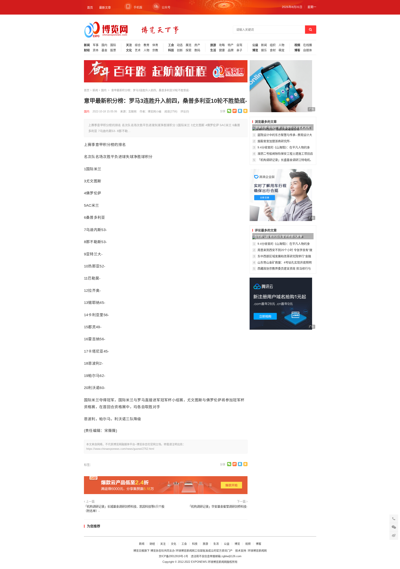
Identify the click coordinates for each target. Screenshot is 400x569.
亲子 (239, 50)
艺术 (138, 50)
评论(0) (184, 111)
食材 (273, 50)
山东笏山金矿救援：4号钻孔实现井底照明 (285, 262)
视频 (297, 45)
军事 (96, 45)
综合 (138, 45)
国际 (113, 45)
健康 (222, 50)
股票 (113, 50)
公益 (255, 45)
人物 (146, 50)
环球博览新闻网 (257, 550)
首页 (90, 7)
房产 (197, 45)
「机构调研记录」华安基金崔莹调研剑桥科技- (218, 506)
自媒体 (307, 50)
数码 (197, 50)
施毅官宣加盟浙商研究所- (274, 141)
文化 (129, 50)
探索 (188, 50)
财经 (87, 50)
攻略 (222, 45)
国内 (104, 45)
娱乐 (264, 50)
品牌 (231, 50)
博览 (255, 50)
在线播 (307, 45)
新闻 (87, 45)
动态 (180, 45)
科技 (171, 50)
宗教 (155, 50)
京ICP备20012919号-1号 (173, 556)
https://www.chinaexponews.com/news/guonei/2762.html (120, 448)
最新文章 (105, 7)
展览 (188, 45)
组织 (273, 45)
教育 (146, 45)
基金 (104, 50)
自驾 (239, 45)
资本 (96, 50)
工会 (171, 45)
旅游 (213, 45)
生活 (213, 50)
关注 (129, 45)
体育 (155, 45)
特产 (231, 45)
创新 (180, 50)
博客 (297, 50)
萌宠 (281, 50)
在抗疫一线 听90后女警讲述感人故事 (278, 236)
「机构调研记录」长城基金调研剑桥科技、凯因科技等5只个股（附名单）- (124, 508)
